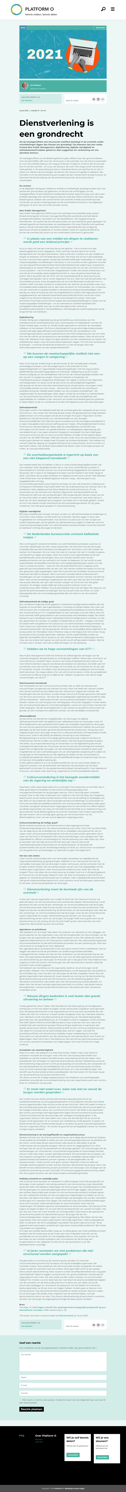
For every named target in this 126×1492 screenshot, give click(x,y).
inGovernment (65, 1315)
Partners (38, 1439)
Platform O (59, 1488)
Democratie (100, 28)
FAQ (21, 1435)
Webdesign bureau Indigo (74, 1488)
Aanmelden (73, 1455)
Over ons (39, 1442)
